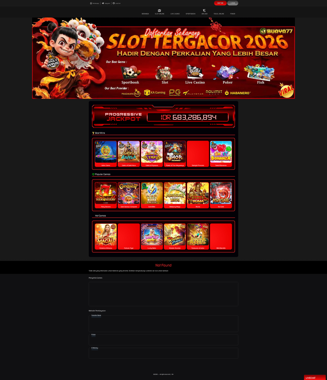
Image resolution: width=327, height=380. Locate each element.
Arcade (205, 14)
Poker (232, 14)
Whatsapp (96, 3)
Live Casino (175, 14)
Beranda (145, 14)
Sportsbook (190, 14)
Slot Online (159, 14)
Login (233, 3)
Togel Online (219, 14)
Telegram (107, 3)
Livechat (117, 3)
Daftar (220, 3)
